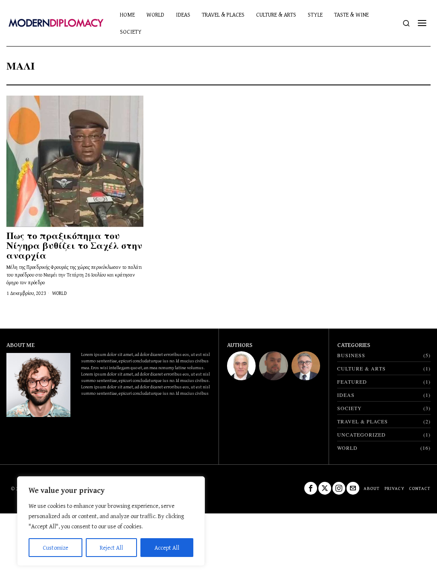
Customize (55, 547)
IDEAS (346, 394)
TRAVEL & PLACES (362, 421)
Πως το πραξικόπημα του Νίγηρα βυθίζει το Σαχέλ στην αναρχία (74, 245)
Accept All (166, 547)
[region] (111, 521)
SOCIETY (349, 408)
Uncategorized (361, 434)
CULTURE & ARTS (361, 368)
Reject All (111, 547)
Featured (352, 381)
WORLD (59, 293)
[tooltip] (241, 365)
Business (351, 355)
